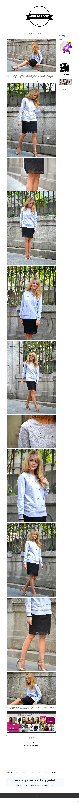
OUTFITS (30, 2)
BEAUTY (36, 2)
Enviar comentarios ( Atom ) (15, 774)
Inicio (32, 772)
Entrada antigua (53, 772)
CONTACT (20, 2)
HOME (14, 2)
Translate (67, 36)
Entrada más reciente (9, 772)
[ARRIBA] (77, 802)
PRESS (25, 2)
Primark (35, 37)
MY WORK (42, 2)
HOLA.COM (48, 2)
